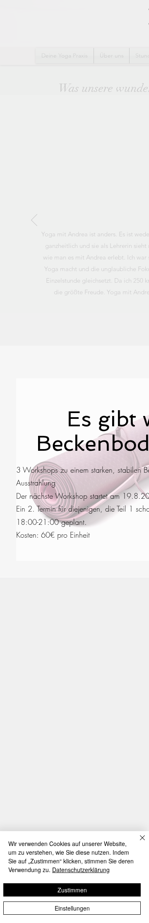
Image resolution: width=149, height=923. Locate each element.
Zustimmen (72, 890)
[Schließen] (137, 843)
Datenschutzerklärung (81, 869)
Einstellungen (72, 908)
